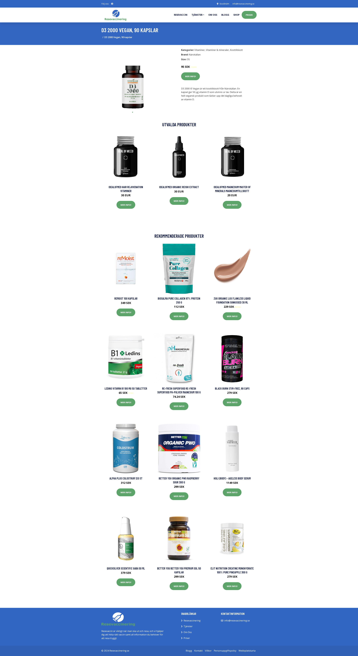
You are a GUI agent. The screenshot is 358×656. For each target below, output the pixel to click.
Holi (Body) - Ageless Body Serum (232, 478)
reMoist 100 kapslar (125, 298)
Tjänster (188, 626)
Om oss (212, 14)
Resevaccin (180, 14)
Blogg (225, 14)
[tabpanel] (132, 78)
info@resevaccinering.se (243, 3)
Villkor (208, 650)
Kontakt (198, 650)
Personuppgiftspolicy (225, 650)
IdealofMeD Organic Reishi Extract (179, 187)
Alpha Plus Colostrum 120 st (125, 478)
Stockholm (224, 3)
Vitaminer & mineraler (217, 50)
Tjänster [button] (197, 14)
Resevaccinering (192, 620)
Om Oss (188, 632)
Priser (249, 14)
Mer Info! (190, 76)
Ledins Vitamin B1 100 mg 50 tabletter (126, 388)
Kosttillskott (236, 50)
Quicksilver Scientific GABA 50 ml (126, 568)
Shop (236, 14)
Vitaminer (200, 50)
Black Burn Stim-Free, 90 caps (232, 388)
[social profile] (112, 3)
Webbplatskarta (247, 650)
